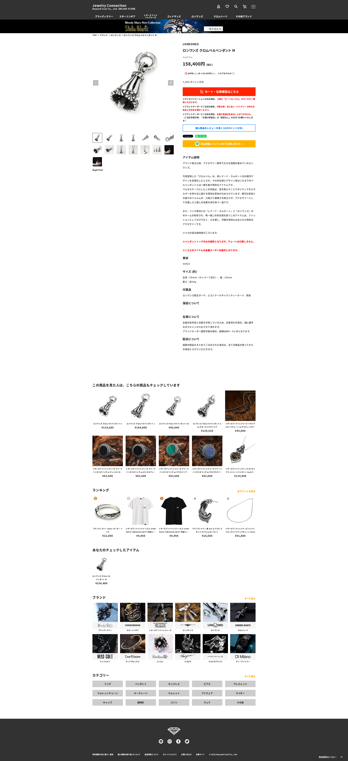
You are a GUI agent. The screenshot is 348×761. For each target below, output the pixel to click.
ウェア (207, 702)
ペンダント (141, 684)
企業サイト (200, 754)
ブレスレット (240, 684)
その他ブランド (244, 16)
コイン (174, 702)
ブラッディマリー (104, 16)
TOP (94, 35)
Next (170, 83)
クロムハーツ (220, 16)
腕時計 (140, 702)
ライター (240, 693)
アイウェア (207, 693)
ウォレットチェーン (107, 693)
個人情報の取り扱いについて (129, 754)
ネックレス (174, 684)
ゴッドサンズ (174, 16)
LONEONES (191, 44)
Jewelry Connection (109, 5)
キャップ (107, 702)
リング (107, 684)
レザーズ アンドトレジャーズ (150, 16)
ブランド (104, 35)
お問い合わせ (186, 754)
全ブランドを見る (246, 491)
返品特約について (152, 754)
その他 (240, 702)
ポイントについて (170, 754)
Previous (95, 83)
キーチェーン (141, 693)
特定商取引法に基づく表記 (102, 754)
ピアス (207, 684)
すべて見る (250, 598)
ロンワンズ (197, 16)
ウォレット (174, 693)
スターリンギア (127, 16)
